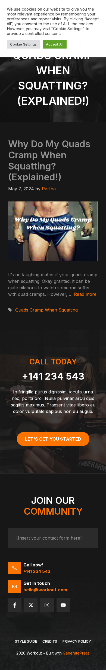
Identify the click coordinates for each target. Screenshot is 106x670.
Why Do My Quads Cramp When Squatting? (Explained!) (49, 160)
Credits (49, 641)
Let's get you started (53, 439)
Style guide (26, 641)
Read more (85, 294)
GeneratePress (76, 653)
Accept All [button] (54, 44)
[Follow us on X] (31, 605)
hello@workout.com (45, 589)
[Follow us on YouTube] (63, 605)
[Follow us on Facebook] (14, 605)
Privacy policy (77, 641)
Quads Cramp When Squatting (46, 310)
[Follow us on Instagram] (47, 605)
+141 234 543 (53, 376)
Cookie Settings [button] (23, 44)
